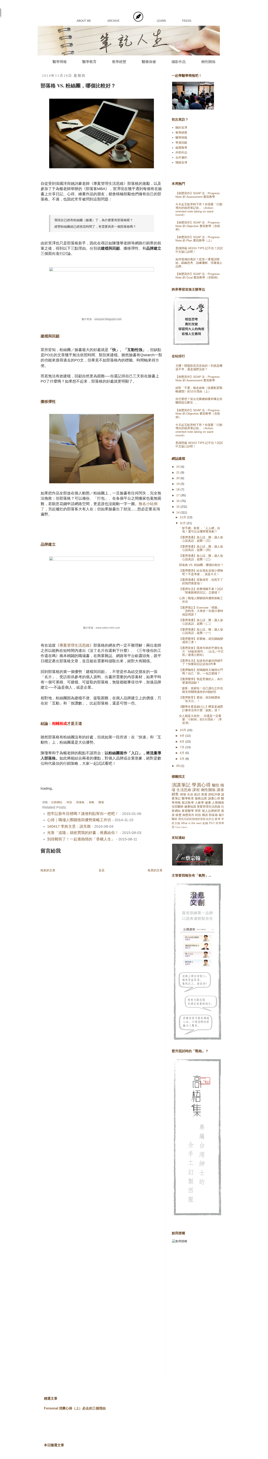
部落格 (80, 802)
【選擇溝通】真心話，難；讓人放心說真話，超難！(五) (201, 539)
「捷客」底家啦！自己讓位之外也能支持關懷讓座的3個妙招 (201, 690)
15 (178, 506)
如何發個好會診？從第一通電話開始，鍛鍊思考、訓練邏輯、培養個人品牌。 (198, 263)
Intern (184, 827)
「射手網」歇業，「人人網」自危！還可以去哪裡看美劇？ (199, 529)
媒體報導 (181, 147)
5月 (182, 758)
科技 (69, 802)
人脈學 (199, 802)
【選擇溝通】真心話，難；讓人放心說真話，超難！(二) (201, 621)
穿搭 (198, 810)
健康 (208, 802)
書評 (221, 815)
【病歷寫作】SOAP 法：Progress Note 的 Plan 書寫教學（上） (197, 238)
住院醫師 (177, 806)
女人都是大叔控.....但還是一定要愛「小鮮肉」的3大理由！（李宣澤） (200, 719)
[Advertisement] (188, 1312)
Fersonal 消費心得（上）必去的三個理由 (75, 1408)
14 (178, 512)
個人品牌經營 (211, 810)
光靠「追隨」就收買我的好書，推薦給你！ (83, 833)
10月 (183, 730)
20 (178, 478)
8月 (182, 741)
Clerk (178, 827)
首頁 (101, 870)
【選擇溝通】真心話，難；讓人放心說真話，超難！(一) (201, 631)
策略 (91, 802)
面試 (197, 794)
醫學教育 (89, 62)
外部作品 (181, 152)
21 (178, 472)
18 (178, 489)
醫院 (215, 785)
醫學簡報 (60, 62)
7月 (182, 747)
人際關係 (218, 802)
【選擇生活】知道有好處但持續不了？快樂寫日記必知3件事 (201, 662)
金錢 (205, 823)
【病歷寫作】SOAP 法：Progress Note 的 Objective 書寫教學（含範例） (197, 226)
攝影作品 (178, 62)
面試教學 (188, 802)
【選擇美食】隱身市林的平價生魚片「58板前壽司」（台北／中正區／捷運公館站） (201, 651)
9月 (182, 735)
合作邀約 (181, 157)
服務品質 (201, 798)
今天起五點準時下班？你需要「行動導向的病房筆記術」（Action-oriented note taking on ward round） (198, 209)
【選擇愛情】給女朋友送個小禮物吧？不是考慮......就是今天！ (201, 572)
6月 (182, 752)
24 (178, 466)
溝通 (204, 794)
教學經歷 (119, 62)
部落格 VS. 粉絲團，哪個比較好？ (201, 565)
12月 (183, 517)
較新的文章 (48, 870)
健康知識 (190, 806)
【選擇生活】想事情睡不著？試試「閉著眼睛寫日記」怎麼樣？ (201, 590)
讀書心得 (214, 798)
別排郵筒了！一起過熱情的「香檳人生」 (81, 839)
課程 (196, 790)
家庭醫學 (188, 810)
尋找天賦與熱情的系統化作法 (196, 819)
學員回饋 (181, 142)
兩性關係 (208, 62)
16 (178, 501)
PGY (212, 823)
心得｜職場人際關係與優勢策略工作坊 (79, 820)
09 (178, 765)
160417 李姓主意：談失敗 (69, 826)
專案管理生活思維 (74, 645)
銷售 (175, 794)
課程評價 (214, 794)
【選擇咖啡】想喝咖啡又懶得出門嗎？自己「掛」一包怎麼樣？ (201, 671)
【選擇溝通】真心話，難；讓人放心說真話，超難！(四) (201, 548)
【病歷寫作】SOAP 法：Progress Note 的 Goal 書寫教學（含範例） (197, 275)
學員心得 (201, 785)
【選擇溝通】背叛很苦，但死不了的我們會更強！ (201, 581)
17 (178, 495)
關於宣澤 (181, 127)
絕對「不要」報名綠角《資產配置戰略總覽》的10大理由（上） (198, 389)
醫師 (174, 819)
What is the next (191, 823)
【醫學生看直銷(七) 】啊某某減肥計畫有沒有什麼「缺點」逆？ (201, 708)
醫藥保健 (149, 62)
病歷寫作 (188, 815)
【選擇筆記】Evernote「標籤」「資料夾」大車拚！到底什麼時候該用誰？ (201, 611)
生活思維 (184, 790)
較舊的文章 (155, 870)
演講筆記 (181, 785)
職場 (101, 802)
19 (178, 483)
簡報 (183, 794)
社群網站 (56, 802)
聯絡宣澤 (181, 162)
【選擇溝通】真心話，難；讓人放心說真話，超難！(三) (201, 557)
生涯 (190, 794)
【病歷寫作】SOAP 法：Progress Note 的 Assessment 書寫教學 (197, 194)
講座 (220, 790)
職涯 (205, 815)
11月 (183, 523)
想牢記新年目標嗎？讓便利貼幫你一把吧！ (83, 814)
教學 (217, 819)
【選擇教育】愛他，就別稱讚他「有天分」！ (199, 699)
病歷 (178, 815)
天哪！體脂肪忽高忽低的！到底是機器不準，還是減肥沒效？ (198, 367)
